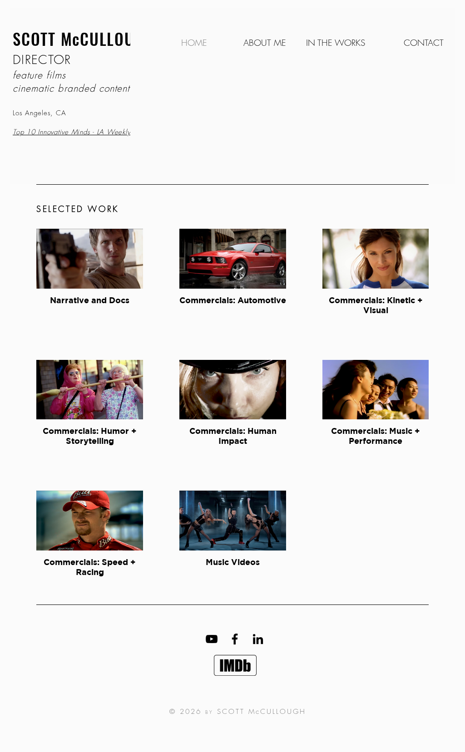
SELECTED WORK (77, 208)
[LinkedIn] (258, 639)
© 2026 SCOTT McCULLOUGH (237, 711)
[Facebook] (235, 639)
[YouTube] (211, 639)
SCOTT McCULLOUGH (83, 38)
